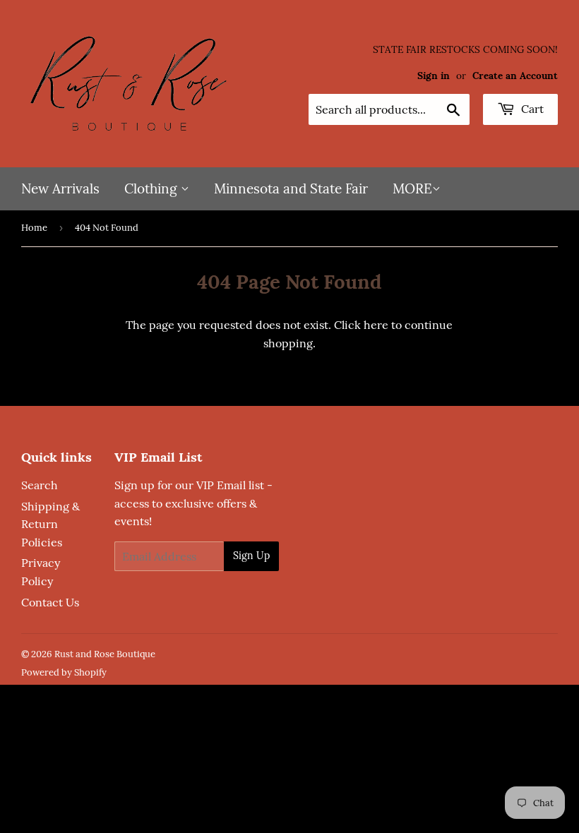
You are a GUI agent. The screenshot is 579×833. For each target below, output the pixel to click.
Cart (531, 109)
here (376, 325)
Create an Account (515, 75)
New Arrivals (60, 188)
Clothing (152, 188)
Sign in (433, 75)
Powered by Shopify (64, 672)
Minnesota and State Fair (291, 188)
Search (39, 485)
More (412, 188)
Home (34, 228)
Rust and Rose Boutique (104, 654)
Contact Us (50, 602)
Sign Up (251, 555)
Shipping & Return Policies (50, 524)
